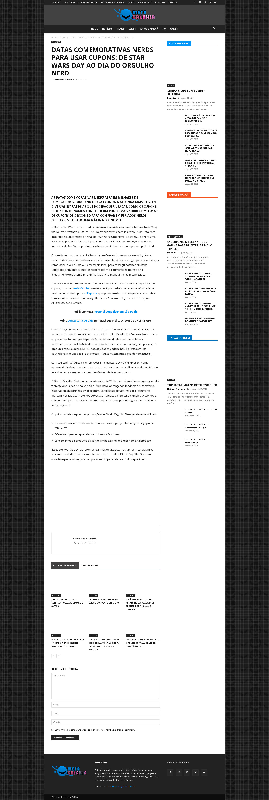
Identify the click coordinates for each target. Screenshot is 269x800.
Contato (70, 2)
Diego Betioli (173, 98)
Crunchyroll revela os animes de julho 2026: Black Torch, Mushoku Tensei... (200, 306)
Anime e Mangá (149, 28)
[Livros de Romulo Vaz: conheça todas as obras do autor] (68, 585)
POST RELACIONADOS (65, 565)
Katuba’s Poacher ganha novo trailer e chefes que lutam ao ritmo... (199, 178)
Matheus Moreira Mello (178, 389)
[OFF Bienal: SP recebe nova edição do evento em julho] (106, 585)
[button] (214, 29)
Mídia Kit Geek (145, 2)
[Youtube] (215, 2)
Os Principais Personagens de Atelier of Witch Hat (200, 319)
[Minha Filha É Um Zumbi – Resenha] (192, 68)
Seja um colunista (87, 2)
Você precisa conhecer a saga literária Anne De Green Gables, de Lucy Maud (67, 643)
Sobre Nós (56, 2)
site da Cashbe (80, 288)
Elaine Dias (172, 253)
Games (174, 28)
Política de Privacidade (112, 2)
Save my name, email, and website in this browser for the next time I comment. (95, 729)
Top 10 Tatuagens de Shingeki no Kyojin (196, 426)
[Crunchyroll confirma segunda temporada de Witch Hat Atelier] (175, 277)
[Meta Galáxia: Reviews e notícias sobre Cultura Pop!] (134, 15)
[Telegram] (76, 519)
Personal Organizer (166, 2)
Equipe (131, 2)
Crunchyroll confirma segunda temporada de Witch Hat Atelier (198, 276)
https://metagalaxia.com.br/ (84, 543)
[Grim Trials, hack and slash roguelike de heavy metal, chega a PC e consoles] (175, 164)
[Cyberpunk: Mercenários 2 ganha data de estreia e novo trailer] (175, 149)
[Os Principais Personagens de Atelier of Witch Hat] (175, 322)
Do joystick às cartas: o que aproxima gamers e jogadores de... (201, 118)
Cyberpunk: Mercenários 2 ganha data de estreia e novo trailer (199, 148)
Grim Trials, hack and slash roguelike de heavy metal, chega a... (201, 163)
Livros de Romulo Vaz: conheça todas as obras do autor (67, 602)
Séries (132, 28)
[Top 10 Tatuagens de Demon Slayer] (175, 413)
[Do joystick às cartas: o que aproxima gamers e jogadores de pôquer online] (175, 119)
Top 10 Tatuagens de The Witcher (192, 385)
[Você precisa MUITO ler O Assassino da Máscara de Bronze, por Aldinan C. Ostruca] (143, 585)
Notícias (107, 28)
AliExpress (90, 293)
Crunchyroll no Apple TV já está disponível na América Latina (200, 291)
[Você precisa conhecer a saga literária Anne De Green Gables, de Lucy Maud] (68, 625)
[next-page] (58, 656)
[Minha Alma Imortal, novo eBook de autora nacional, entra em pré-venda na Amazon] (106, 625)
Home (94, 28)
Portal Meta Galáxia (64, 79)
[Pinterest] (205, 2)
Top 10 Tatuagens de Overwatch (196, 441)
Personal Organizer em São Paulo (116, 311)
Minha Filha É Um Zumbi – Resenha (186, 92)
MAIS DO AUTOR (89, 565)
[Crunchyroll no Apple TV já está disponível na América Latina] (175, 292)
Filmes (120, 28)
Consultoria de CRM (81, 320)
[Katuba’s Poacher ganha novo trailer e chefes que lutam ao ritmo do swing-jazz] (175, 179)
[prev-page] (53, 656)
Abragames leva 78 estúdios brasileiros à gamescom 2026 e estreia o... (201, 133)
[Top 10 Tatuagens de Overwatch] (175, 443)
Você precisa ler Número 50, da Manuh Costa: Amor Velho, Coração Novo (143, 643)
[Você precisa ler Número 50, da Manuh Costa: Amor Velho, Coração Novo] (143, 625)
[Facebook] (194, 2)
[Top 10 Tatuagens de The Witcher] (192, 363)
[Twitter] (210, 2)
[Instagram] (200, 2)
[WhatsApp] (69, 519)
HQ (164, 28)
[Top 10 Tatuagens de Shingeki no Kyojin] (175, 428)
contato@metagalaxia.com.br (121, 786)
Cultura (63, 37)
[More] (83, 519)
